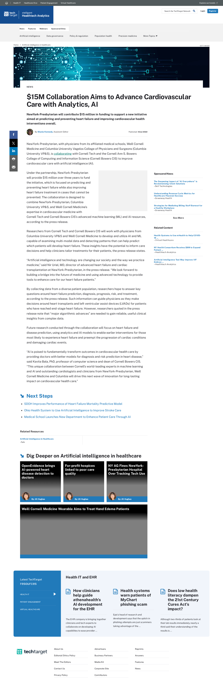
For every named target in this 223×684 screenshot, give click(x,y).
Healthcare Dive (30, 3)
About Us (58, 649)
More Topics (149, 36)
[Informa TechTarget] (6, 3)
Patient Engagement (48, 3)
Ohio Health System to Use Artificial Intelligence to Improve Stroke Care (72, 410)
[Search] (194, 11)
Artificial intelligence (30, 36)
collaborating (63, 153)
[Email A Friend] (13, 167)
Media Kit (99, 662)
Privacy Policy (61, 675)
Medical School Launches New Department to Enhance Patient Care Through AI (77, 417)
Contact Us (59, 668)
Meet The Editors (62, 662)
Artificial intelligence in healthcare (36, 45)
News (22, 29)
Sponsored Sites (58, 29)
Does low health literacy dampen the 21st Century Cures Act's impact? (183, 599)
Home (16, 45)
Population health (103, 36)
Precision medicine (128, 36)
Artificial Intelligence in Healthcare (37, 439)
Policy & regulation (79, 36)
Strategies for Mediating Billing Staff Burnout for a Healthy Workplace (178, 206)
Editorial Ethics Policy (64, 655)
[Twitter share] (13, 143)
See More (178, 218)
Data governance (55, 36)
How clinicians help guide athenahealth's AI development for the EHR (87, 599)
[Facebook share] (13, 135)
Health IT (17, 3)
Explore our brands (207, 3)
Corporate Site (102, 668)
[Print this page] (13, 159)
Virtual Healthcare (68, 3)
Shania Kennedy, (45, 132)
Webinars (44, 29)
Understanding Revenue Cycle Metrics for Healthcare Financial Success (174, 194)
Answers (139, 655)
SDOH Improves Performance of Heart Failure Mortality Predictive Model (73, 403)
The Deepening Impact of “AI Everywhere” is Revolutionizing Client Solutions (175, 182)
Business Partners (104, 655)
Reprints (139, 649)
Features (32, 29)
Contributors (101, 675)
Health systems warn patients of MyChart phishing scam (135, 597)
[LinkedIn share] (13, 151)
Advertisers (100, 649)
